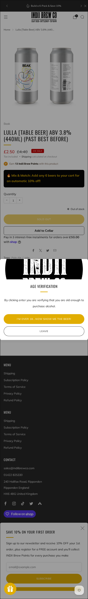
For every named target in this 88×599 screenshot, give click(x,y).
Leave (44, 331)
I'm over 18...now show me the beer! (44, 318)
